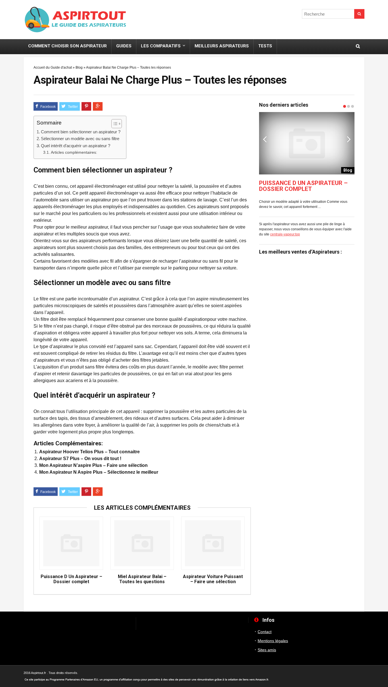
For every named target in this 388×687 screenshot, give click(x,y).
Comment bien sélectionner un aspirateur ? (80, 131)
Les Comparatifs (161, 46)
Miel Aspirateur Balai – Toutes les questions (142, 579)
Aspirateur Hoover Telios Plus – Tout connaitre (89, 451)
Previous (264, 139)
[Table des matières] (116, 123)
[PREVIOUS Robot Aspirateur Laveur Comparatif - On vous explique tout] (5, 329)
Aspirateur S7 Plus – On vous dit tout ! (80, 458)
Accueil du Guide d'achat (53, 67)
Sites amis (267, 650)
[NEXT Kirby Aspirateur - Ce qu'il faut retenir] (382, 329)
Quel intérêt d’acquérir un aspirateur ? (75, 145)
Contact (265, 631)
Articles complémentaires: (74, 152)
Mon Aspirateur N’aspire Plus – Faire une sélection (93, 465)
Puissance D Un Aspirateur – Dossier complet (71, 579)
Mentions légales (273, 640)
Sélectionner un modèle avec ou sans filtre (80, 138)
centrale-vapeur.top (285, 234)
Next (348, 139)
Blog (79, 67)
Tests (265, 46)
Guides (124, 46)
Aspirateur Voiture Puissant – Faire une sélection (213, 579)
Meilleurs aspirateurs (222, 46)
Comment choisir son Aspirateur (67, 46)
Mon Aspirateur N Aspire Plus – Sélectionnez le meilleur (98, 472)
